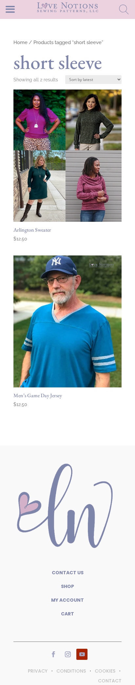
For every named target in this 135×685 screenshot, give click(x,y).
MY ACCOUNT (67, 600)
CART (67, 614)
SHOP (67, 586)
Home (20, 42)
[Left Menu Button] (22, 9)
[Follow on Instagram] (68, 654)
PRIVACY (38, 671)
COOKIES (105, 671)
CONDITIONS (71, 671)
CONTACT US (68, 572)
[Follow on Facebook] (53, 654)
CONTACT (110, 680)
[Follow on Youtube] (81, 654)
